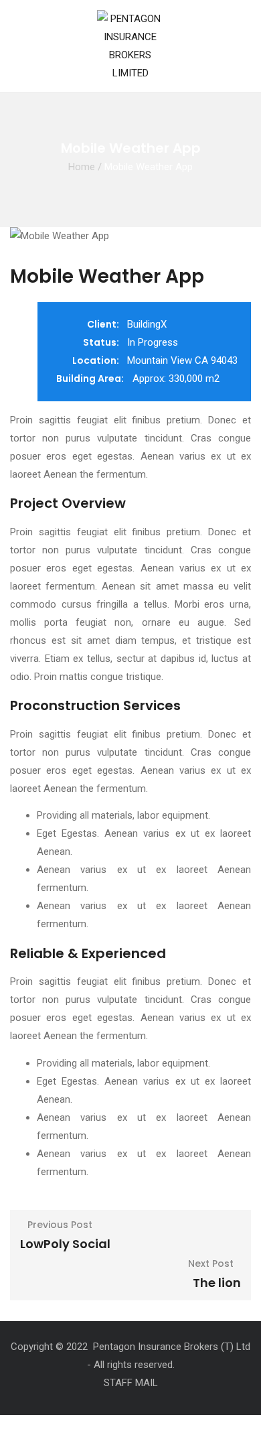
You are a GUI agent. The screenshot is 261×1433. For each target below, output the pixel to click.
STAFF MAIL (131, 1383)
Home (81, 167)
